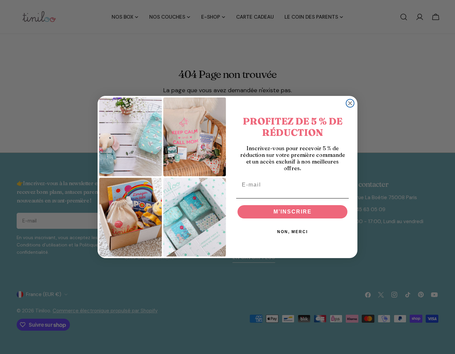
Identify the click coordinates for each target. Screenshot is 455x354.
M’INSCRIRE (292, 211)
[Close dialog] (350, 103)
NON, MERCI (292, 231)
